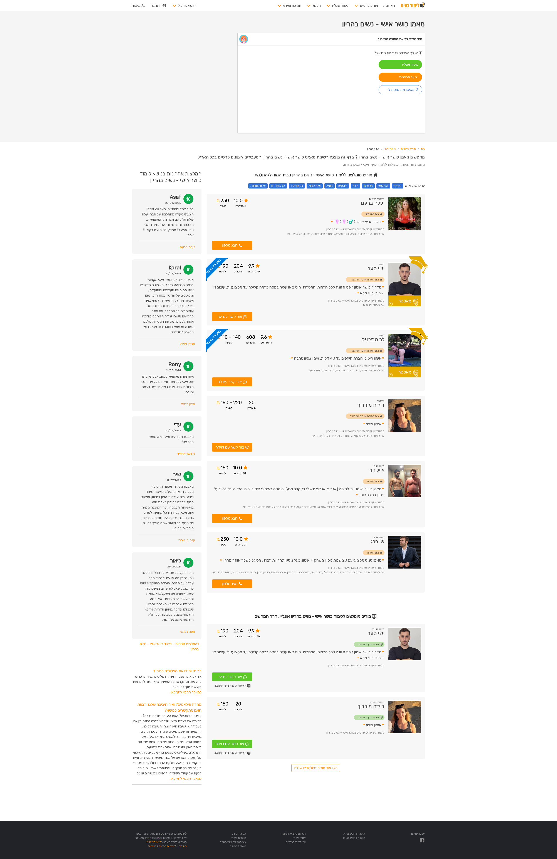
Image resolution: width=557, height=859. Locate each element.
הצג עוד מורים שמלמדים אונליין (315, 768)
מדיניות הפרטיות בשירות (161, 846)
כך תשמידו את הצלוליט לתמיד (177, 671)
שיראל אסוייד (186, 454)
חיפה (355, 185)
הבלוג (316, 5)
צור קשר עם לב (230, 381)
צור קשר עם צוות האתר (233, 842)
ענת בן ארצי (186, 540)
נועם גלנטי (187, 632)
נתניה (329, 185)
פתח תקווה (315, 185)
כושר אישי (390, 148)
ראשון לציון (297, 185)
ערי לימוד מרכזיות (296, 842)
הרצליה (368, 185)
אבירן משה (187, 344)
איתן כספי (188, 404)
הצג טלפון (230, 245)
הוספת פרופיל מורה (354, 833)
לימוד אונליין (340, 5)
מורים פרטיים (369, 5)
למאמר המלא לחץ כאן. (185, 692)
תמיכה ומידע (292, 5)
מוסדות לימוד (238, 837)
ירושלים (342, 185)
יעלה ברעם (187, 247)
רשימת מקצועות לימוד (293, 833)
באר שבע (383, 185)
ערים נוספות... (258, 185)
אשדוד (397, 185)
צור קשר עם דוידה (229, 447)
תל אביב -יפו (278, 185)
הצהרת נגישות (238, 846)
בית (423, 148)
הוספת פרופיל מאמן (354, 837)
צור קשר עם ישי (230, 316)
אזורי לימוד (299, 837)
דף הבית (389, 5)
